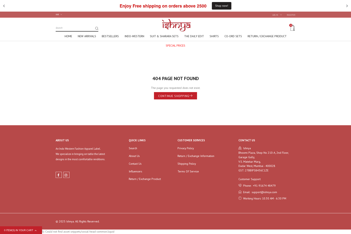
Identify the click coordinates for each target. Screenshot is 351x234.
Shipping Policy (187, 163)
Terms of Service (188, 171)
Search (133, 148)
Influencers (135, 171)
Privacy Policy (186, 148)
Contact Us (135, 163)
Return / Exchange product (145, 179)
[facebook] (59, 175)
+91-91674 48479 (263, 185)
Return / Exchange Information (196, 156)
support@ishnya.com (263, 192)
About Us (134, 156)
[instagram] (66, 175)
